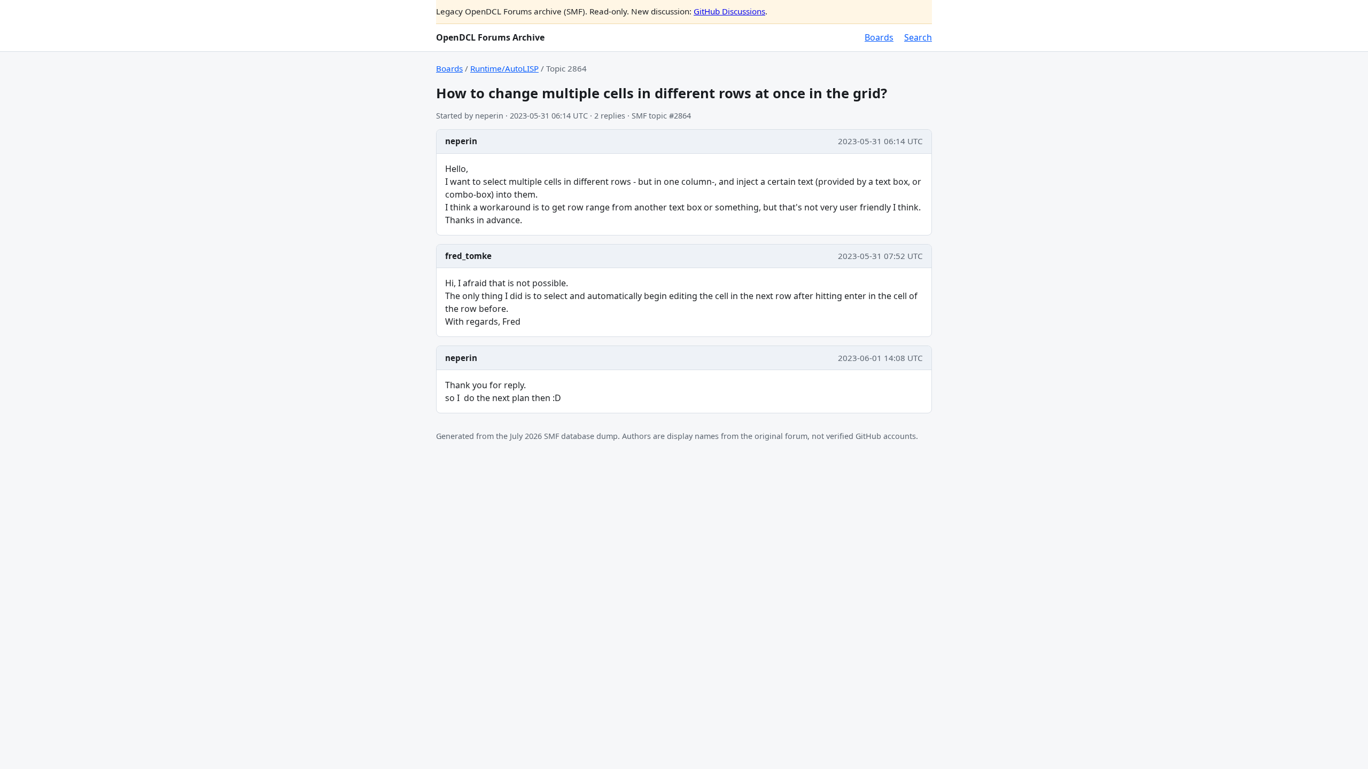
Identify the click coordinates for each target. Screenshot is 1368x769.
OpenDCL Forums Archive (490, 37)
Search (918, 37)
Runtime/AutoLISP (504, 68)
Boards (879, 37)
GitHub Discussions (729, 11)
